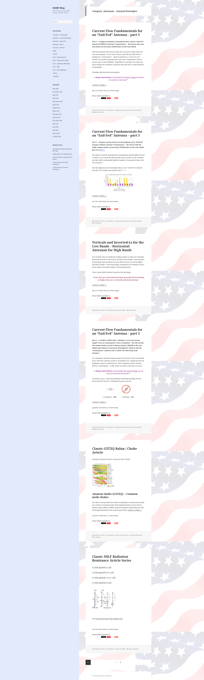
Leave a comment (99, 112)
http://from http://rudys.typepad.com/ (109, 619)
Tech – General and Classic (61, 60)
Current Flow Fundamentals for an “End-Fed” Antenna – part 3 (117, 133)
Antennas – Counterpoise (60, 35)
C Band (55, 54)
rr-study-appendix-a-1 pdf (101, 567)
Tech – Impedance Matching (61, 63)
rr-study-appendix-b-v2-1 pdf (103, 572)
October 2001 (57, 136)
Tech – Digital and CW (59, 57)
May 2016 (55, 130)
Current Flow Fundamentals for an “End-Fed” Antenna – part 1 (117, 33)
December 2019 (57, 92)
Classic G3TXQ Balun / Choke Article (114, 450)
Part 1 (102, 150)
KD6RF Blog (59, 7)
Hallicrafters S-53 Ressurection (62, 154)
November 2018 (57, 101)
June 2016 (56, 127)
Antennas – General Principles (62, 38)
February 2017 (57, 114)
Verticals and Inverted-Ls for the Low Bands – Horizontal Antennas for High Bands (118, 246)
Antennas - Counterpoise (115, 110)
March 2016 (56, 133)
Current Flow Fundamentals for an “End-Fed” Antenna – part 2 (117, 331)
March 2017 (56, 111)
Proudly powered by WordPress (102, 676)
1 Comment (97, 537)
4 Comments (132, 310)
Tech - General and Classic (134, 535)
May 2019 (55, 98)
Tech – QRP (56, 67)
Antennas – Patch (58, 44)
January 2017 (57, 117)
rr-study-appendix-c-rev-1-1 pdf (104, 577)
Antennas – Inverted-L (59, 41)
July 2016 (55, 124)
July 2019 (55, 95)
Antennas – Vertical (58, 47)
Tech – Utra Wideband (59, 70)
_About (55, 73)
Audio (54, 51)
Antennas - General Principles (132, 110)
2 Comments (97, 223)
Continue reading (99, 85)
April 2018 (56, 105)
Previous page (88, 662)
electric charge (130, 77)
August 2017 (56, 108)
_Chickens (56, 76)
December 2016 (57, 120)
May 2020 (55, 89)
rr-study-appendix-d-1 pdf (101, 583)
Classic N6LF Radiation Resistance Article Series (111, 558)
